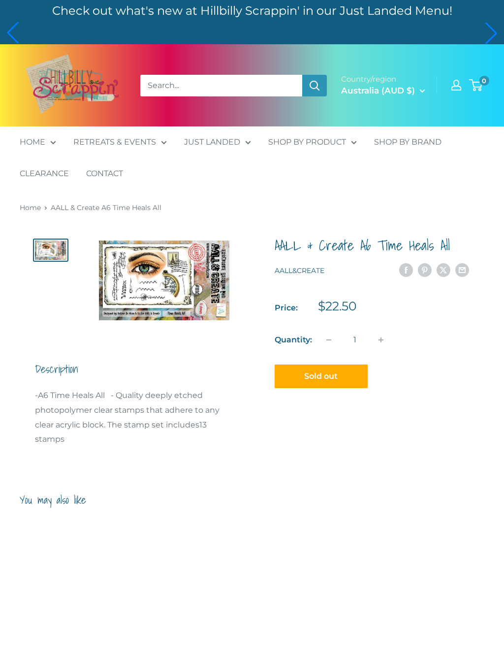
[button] (13, 33)
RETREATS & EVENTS (114, 142)
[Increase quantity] (381, 340)
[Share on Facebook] (406, 269)
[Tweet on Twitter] (443, 269)
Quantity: (293, 339)
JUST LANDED (212, 142)
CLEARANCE (44, 173)
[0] (476, 85)
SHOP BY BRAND (407, 142)
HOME (32, 142)
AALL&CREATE (299, 270)
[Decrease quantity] (328, 340)
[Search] (314, 85)
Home (30, 207)
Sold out (321, 376)
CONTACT (104, 173)
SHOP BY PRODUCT (307, 142)
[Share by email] (462, 269)
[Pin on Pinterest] (425, 269)
